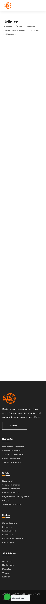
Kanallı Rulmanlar (11, 458)
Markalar (6, 569)
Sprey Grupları (9, 523)
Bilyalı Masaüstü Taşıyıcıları (16, 496)
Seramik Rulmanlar (11, 450)
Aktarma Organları (11, 504)
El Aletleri (7, 534)
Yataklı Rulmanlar (11, 485)
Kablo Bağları (9, 531)
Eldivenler (7, 527)
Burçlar (6, 500)
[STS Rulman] (7, 5)
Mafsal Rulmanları (11, 488)
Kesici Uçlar (8, 542)
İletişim (6, 577)
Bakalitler (31, 26)
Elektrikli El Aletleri (12, 538)
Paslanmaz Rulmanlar (13, 446)
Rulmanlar (7, 481)
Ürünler (19, 26)
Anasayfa (7, 26)
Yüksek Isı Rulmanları (13, 454)
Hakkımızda (8, 565)
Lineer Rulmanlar (10, 492)
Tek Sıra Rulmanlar (11, 462)
